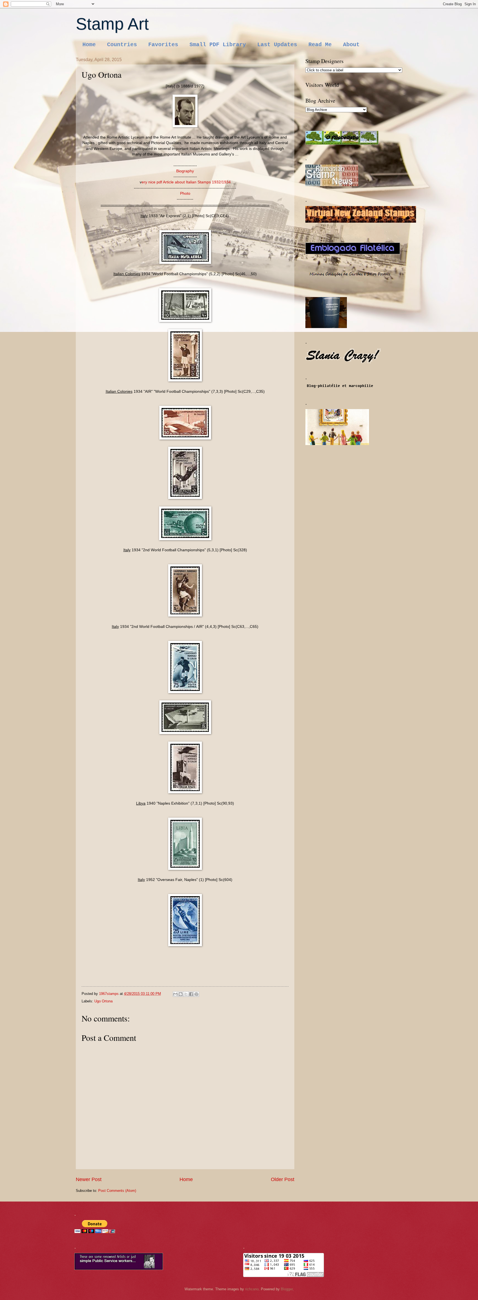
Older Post (282, 1179)
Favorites (163, 44)
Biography (185, 171)
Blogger (287, 1289)
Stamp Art (112, 24)
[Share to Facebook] (191, 994)
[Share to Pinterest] (196, 994)
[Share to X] (186, 994)
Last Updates (277, 44)
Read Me (320, 44)
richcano (252, 1289)
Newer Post (89, 1179)
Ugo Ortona (103, 1001)
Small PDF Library (217, 44)
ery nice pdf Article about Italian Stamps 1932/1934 (186, 182)
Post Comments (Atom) (117, 1191)
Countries (122, 44)
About (351, 44)
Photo (185, 193)
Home (89, 44)
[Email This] (175, 994)
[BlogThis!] (180, 994)
